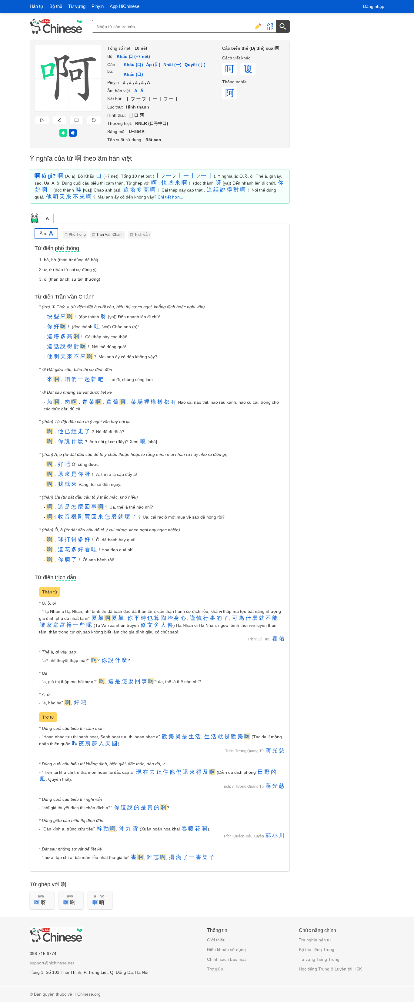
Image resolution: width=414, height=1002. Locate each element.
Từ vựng (76, 6)
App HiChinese (124, 6)
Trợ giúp (215, 969)
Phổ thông (77, 234)
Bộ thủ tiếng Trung (316, 949)
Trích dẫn (142, 234)
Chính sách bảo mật (226, 959)
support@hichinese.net (52, 962)
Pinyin (98, 6)
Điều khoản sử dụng (226, 949)
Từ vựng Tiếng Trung (319, 959)
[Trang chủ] (56, 26)
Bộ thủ (55, 6)
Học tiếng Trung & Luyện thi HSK (330, 969)
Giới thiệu (216, 939)
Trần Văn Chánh (110, 234)
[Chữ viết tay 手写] (258, 26)
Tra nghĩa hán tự (315, 939)
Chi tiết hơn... (170, 197)
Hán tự (36, 6)
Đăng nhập (373, 6)
